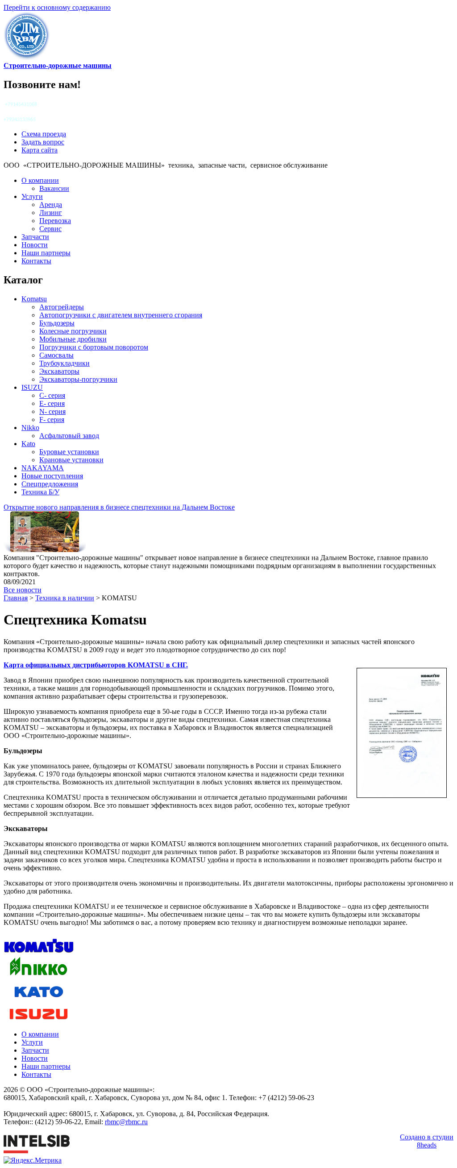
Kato (28, 443)
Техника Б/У (40, 492)
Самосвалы (56, 355)
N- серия (52, 411)
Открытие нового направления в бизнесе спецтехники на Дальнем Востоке (119, 507)
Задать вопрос (42, 142)
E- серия (52, 403)
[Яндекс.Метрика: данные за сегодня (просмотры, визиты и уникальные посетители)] (33, 1160)
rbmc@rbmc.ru (126, 1122)
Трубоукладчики (64, 363)
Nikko (30, 427)
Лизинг (50, 212)
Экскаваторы (59, 371)
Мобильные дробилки (73, 339)
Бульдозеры (57, 323)
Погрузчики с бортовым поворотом (93, 347)
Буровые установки (69, 451)
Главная (16, 598)
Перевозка (55, 220)
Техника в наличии (64, 598)
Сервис (50, 228)
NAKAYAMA (42, 468)
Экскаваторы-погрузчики (78, 379)
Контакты (36, 261)
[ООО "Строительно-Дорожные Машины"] (27, 57)
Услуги (32, 196)
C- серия (52, 395)
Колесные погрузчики (73, 331)
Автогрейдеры (61, 307)
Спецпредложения (49, 484)
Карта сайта (39, 150)
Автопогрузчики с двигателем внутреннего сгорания (120, 315)
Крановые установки (71, 460)
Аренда (50, 204)
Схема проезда (43, 134)
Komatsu (34, 299)
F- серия (51, 419)
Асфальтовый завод (69, 435)
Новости (34, 245)
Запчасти (35, 236)
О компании (40, 180)
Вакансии (54, 188)
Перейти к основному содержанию (57, 7)
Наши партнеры (46, 253)
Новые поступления (52, 476)
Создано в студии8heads (426, 1141)
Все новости (23, 590)
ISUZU (32, 387)
